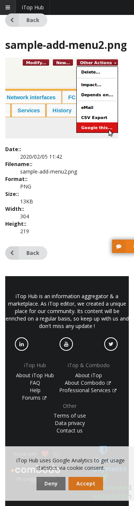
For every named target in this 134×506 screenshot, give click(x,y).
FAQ (35, 382)
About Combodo (85, 382)
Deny (51, 483)
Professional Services (85, 390)
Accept (85, 483)
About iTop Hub (35, 375)
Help (35, 390)
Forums (32, 397)
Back (32, 20)
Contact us (70, 430)
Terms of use (70, 415)
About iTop (88, 375)
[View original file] (61, 136)
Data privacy (70, 423)
